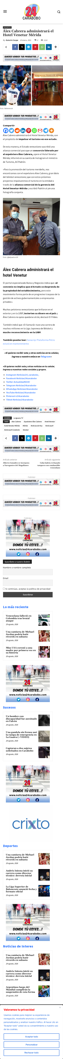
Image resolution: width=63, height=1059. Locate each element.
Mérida (25, 426)
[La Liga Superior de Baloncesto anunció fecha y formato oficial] (44, 891)
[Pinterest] (35, 47)
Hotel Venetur (50, 421)
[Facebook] (15, 47)
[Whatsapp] (34, 130)
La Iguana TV (18, 418)
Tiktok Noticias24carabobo (19, 399)
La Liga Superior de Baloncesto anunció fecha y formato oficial (21, 889)
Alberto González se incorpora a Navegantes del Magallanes (16, 464)
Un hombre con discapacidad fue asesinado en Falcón (21, 719)
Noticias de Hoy (36, 426)
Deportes (7, 27)
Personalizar (32, 1044)
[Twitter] (11, 130)
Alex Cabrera (16, 421)
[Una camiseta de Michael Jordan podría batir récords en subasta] (44, 636)
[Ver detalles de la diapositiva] (34, 841)
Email (5, 578)
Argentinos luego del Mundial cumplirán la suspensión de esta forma (20, 989)
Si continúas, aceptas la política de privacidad (27, 588)
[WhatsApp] (42, 47)
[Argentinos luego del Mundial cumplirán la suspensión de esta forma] (44, 991)
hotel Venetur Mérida (12, 426)
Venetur (26, 430)
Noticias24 (49, 426)
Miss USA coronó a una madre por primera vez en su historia (21, 650)
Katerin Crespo (12, 40)
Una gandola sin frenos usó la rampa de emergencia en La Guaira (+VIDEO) (21, 735)
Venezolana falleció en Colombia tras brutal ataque (18, 618)
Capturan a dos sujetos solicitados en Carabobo (19, 749)
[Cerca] (60, 1007)
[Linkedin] (49, 47)
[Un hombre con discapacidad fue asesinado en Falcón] (44, 720)
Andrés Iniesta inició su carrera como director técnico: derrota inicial (19, 873)
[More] (56, 47)
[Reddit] (17, 130)
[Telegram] (29, 47)
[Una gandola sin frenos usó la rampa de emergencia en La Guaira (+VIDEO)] (44, 736)
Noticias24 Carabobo (12, 430)
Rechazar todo (31, 1052)
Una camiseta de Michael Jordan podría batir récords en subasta (20, 634)
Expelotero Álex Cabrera (33, 421)
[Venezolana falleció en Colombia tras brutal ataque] (44, 620)
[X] (22, 47)
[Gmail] (40, 130)
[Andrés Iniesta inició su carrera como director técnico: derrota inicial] (44, 875)
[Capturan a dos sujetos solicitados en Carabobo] (44, 752)
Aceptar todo (31, 1036)
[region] (31, 1032)
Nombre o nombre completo (17, 567)
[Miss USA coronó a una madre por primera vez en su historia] (44, 652)
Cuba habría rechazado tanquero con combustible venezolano (48, 465)
